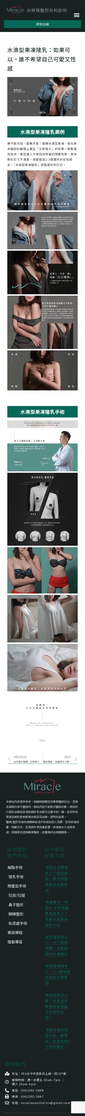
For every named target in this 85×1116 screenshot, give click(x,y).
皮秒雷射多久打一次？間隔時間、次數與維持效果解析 (56, 945)
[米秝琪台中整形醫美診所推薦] (37, 10)
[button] (76, 14)
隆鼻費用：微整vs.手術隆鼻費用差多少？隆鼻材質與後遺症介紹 (57, 913)
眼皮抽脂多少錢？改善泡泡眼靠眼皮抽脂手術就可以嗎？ (56, 1006)
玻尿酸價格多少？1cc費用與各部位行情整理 (57, 974)
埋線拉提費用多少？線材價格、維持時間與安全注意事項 (56, 879)
